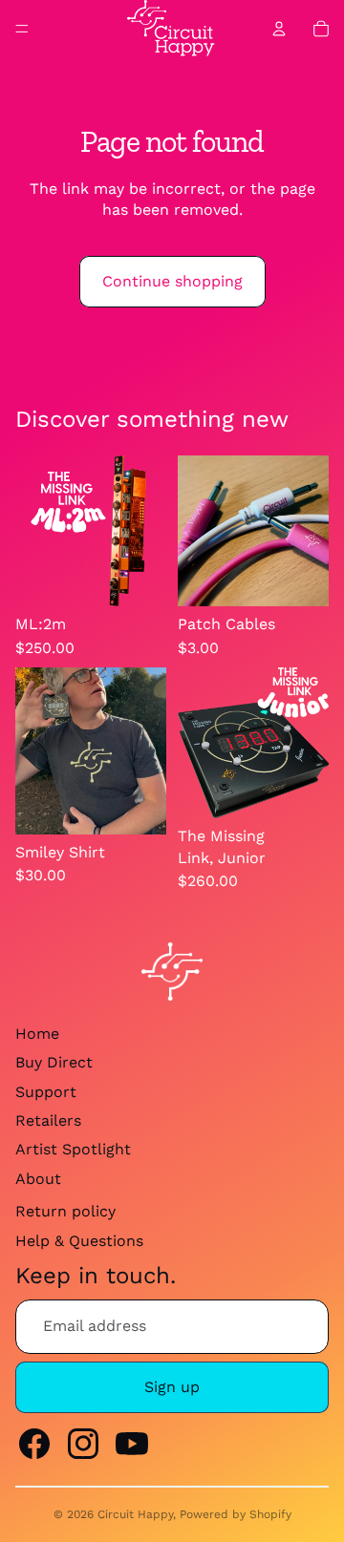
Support (45, 1092)
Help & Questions (79, 1241)
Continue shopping (172, 281)
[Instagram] (83, 1444)
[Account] (279, 29)
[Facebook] (34, 1444)
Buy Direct (54, 1062)
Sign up (172, 1387)
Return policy (65, 1211)
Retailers (48, 1120)
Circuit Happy (135, 1514)
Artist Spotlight (73, 1149)
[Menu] (22, 29)
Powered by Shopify (235, 1514)
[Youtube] (132, 1444)
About (38, 1179)
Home (37, 1033)
